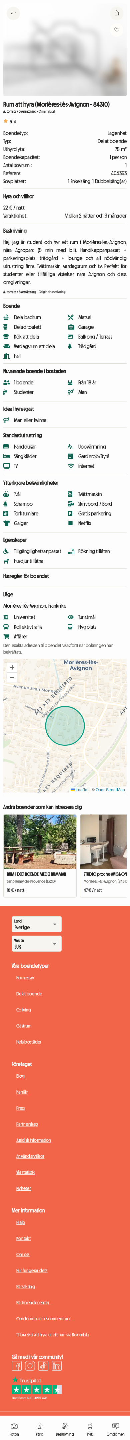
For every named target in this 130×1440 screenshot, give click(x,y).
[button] (12, 668)
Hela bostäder (29, 1042)
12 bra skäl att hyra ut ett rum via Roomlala (52, 1334)
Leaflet (81, 789)
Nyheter (23, 1188)
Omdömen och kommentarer (43, 1318)
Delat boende (29, 993)
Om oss (23, 1254)
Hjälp (20, 1222)
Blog (20, 1076)
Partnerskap (27, 1124)
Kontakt (23, 1238)
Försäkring (25, 1286)
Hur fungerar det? (32, 1270)
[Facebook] (17, 1367)
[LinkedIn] (57, 1367)
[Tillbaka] (13, 22)
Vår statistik (25, 1172)
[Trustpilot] (37, 1397)
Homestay (25, 977)
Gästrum (23, 1026)
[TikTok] (43, 1367)
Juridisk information (33, 1140)
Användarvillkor (30, 1156)
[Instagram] (30, 1367)
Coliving (23, 1009)
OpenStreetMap (110, 789)
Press (20, 1108)
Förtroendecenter (32, 1302)
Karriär (22, 1092)
